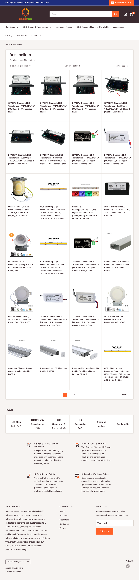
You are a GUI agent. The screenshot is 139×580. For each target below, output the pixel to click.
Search (62, 511)
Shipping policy (101, 424)
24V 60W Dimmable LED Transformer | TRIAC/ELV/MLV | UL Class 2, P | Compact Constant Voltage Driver (85, 265)
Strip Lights (10, 27)
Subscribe (104, 531)
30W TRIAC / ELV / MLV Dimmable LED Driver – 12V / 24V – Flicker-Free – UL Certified (117, 211)
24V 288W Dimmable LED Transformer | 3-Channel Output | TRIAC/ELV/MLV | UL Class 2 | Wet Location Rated (53, 159)
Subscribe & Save (123, 3)
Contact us (64, 524)
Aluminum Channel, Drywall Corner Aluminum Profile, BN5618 (20, 371)
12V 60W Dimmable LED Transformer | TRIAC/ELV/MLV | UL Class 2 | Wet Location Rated (21, 107)
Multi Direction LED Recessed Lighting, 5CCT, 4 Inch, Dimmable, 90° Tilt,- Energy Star (20, 265)
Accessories (119, 27)
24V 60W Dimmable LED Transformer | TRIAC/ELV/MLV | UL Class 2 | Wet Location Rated (53, 107)
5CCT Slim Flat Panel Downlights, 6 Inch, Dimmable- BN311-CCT (114, 319)
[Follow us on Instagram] (128, 566)
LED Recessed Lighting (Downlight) (93, 27)
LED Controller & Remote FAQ (59, 424)
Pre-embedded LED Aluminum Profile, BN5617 (53, 369)
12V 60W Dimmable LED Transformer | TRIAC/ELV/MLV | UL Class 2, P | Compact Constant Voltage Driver (85, 159)
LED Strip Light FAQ (16, 424)
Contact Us (122, 424)
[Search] (115, 14)
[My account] (125, 14)
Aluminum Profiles (64, 27)
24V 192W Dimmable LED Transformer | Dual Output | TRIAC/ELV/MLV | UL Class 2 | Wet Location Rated (21, 159)
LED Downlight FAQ (80, 424)
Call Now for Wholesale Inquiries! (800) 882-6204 (27, 3)
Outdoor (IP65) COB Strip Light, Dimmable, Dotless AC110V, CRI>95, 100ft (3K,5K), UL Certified (19, 211)
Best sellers (17, 44)
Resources (22, 35)
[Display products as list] (128, 66)
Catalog (8, 35)
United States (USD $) (15, 562)
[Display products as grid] (123, 66)
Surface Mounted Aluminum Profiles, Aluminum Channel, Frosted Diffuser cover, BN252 (116, 265)
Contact (34, 35)
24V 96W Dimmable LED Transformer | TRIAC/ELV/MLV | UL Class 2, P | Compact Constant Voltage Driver (117, 159)
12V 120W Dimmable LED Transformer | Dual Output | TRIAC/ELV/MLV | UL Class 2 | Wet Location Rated (117, 107)
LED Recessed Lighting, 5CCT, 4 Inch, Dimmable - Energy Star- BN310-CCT (19, 319)
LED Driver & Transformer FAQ (37, 424)
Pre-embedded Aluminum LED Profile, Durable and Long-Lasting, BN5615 (85, 371)
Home (7, 44)
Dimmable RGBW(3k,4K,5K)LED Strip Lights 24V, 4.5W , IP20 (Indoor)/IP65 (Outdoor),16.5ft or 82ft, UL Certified (85, 213)
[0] (131, 14)
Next (124, 395)
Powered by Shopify (13, 571)
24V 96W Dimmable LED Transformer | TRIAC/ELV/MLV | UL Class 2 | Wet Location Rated (85, 107)
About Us (63, 515)
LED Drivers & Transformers (35, 27)
